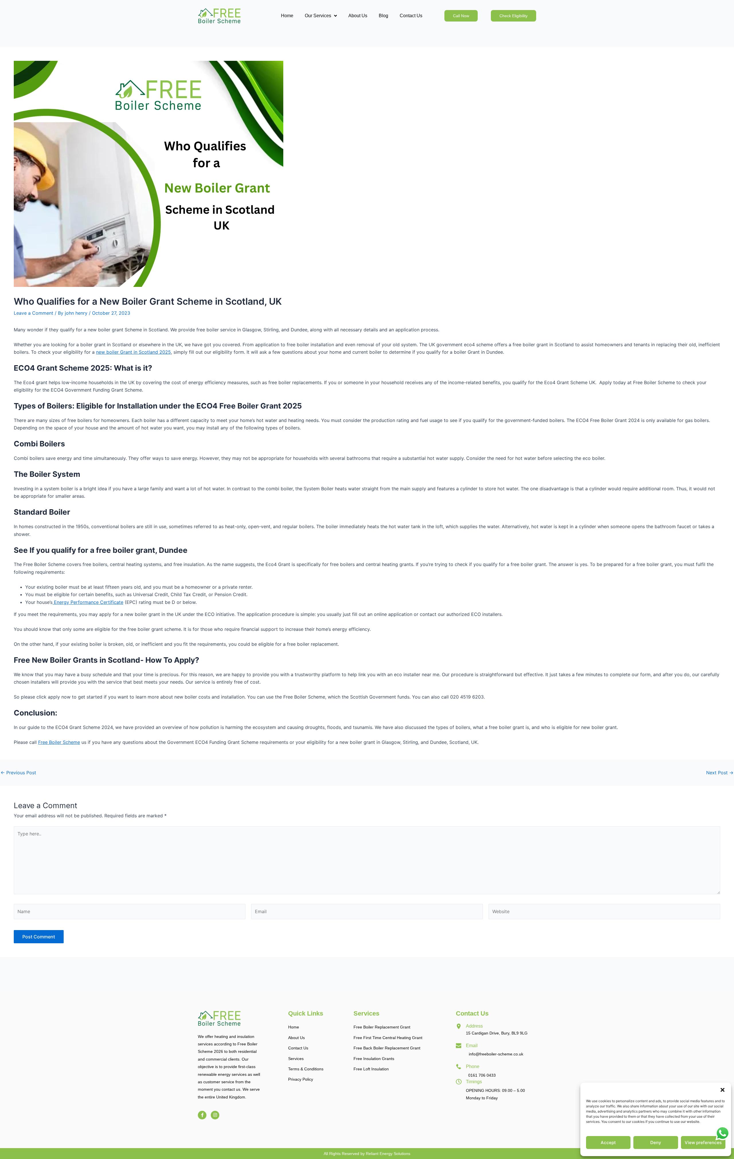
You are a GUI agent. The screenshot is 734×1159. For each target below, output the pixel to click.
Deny (655, 1142)
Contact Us (411, 15)
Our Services (318, 15)
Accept (608, 1142)
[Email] (459, 1046)
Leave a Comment (33, 313)
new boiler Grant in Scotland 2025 (133, 352)
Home (287, 15)
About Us (357, 15)
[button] (722, 1090)
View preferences (703, 1142)
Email (472, 1045)
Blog (383, 15)
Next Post (719, 772)
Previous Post (18, 772)
